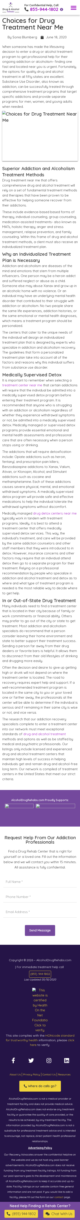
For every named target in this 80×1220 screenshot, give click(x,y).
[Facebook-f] (13, 1060)
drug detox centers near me (55, 513)
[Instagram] (48, 1060)
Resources (64, 1074)
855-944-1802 (44, 9)
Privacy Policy (31, 1074)
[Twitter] (31, 1060)
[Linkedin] (66, 1060)
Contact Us (49, 1074)
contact (58, 1197)
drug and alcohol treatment (44, 734)
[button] (73, 7)
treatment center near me (22, 385)
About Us (15, 1074)
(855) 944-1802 (40, 974)
